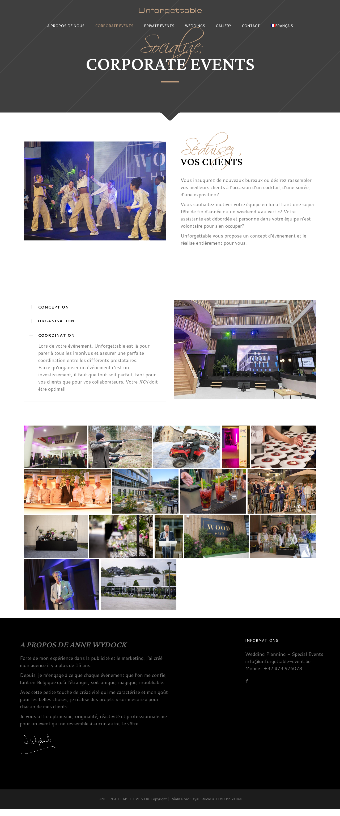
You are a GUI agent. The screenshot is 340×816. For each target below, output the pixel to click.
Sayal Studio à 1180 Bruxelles (216, 799)
